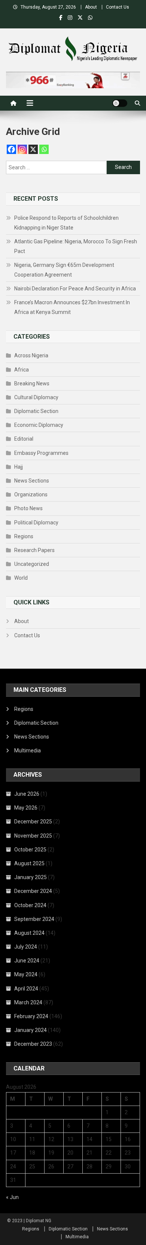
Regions (23, 536)
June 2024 (26, 961)
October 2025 (30, 850)
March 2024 (28, 1002)
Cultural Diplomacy (36, 397)
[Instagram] (22, 149)
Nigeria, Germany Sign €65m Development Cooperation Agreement (64, 270)
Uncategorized (31, 564)
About (91, 7)
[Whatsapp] (44, 149)
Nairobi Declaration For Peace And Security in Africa (75, 289)
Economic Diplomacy (38, 425)
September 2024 (34, 919)
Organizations (31, 494)
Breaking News (31, 383)
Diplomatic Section (36, 411)
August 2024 (29, 933)
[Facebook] (11, 149)
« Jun (12, 1197)
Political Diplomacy (36, 523)
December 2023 (33, 1044)
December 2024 (33, 891)
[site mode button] (119, 103)
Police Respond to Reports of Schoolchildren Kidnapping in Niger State (66, 223)
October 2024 (30, 905)
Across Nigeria (31, 355)
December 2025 (33, 822)
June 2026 (26, 794)
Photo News (28, 508)
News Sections (31, 481)
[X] (33, 149)
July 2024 (25, 947)
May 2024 (25, 974)
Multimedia (27, 751)
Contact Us (117, 7)
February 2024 (31, 1016)
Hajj (18, 467)
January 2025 (30, 877)
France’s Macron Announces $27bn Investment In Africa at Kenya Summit (72, 307)
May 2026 (25, 808)
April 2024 (26, 989)
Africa (21, 370)
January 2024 (30, 1030)
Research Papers (34, 550)
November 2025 (33, 836)
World (21, 578)
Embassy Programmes (41, 453)
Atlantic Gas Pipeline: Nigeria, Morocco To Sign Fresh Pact (75, 246)
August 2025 (29, 863)
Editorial (23, 439)
